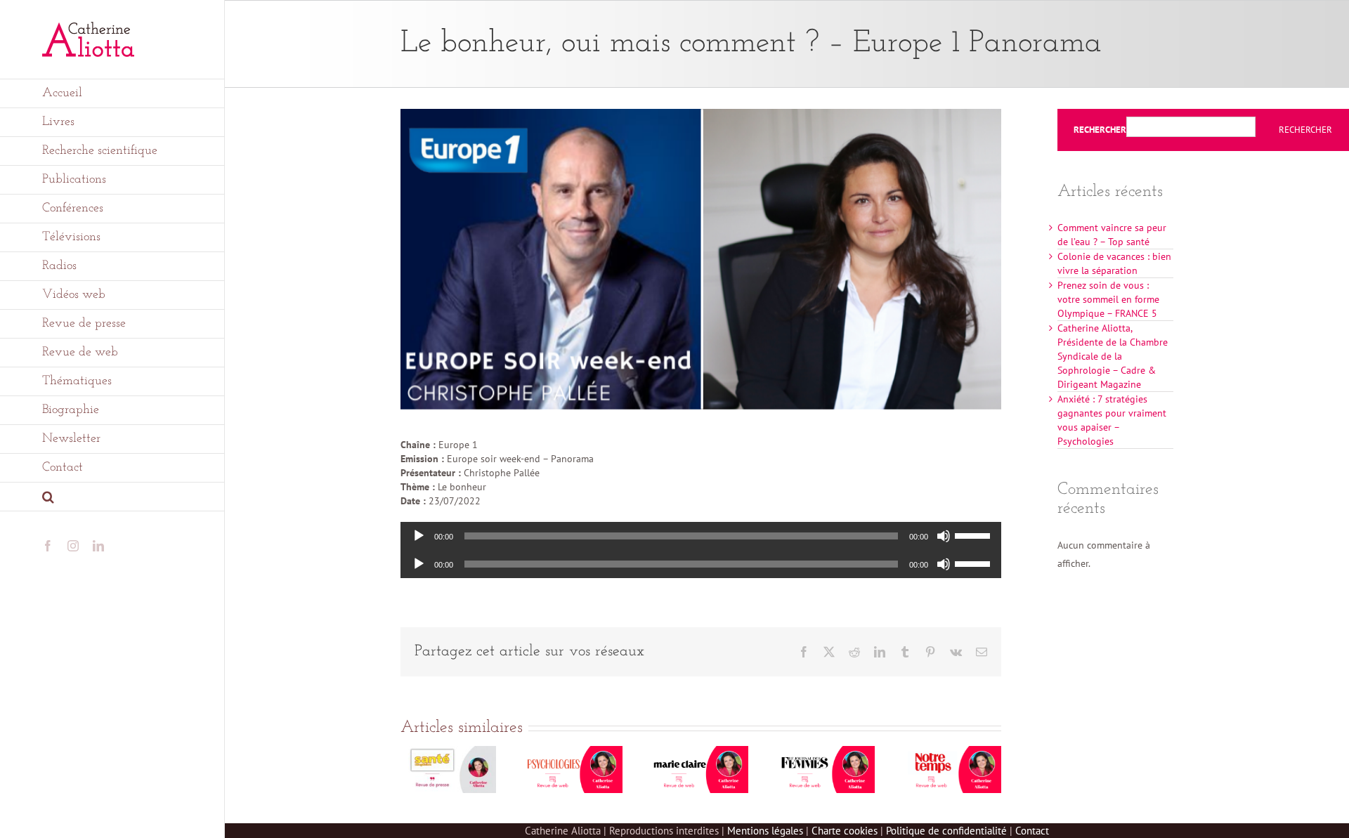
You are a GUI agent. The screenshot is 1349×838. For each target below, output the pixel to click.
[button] (112, 497)
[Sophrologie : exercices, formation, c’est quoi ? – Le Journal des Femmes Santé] (827, 752)
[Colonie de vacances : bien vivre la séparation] (448, 752)
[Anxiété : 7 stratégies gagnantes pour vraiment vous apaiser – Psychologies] (575, 752)
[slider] (974, 534)
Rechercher (1100, 130)
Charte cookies (845, 830)
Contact (1032, 830)
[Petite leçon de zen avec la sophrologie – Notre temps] (953, 752)
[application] (700, 536)
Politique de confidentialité (946, 830)
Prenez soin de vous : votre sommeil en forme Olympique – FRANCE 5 (1108, 299)
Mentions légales (765, 830)
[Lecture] (419, 536)
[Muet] (944, 536)
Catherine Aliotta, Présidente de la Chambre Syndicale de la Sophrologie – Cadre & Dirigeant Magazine (1112, 356)
